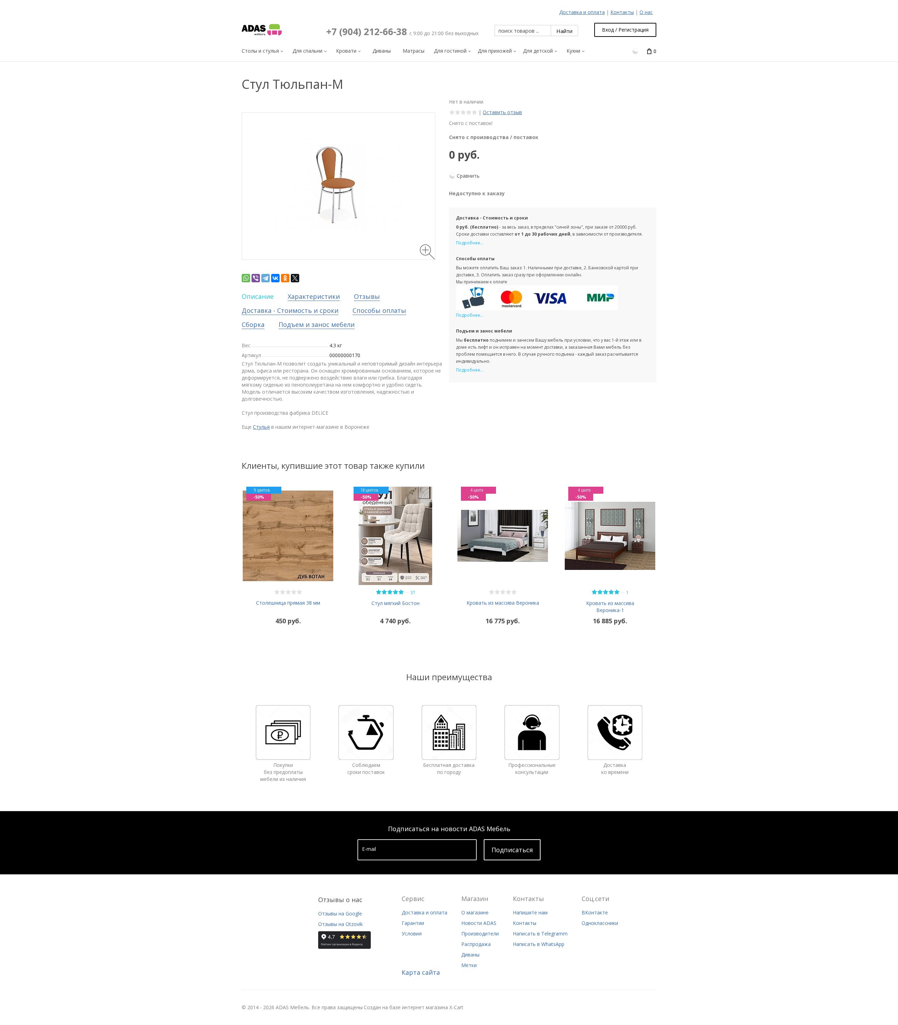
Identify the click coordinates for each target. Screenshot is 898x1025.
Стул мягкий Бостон (395, 603)
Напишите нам (530, 912)
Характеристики (314, 296)
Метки (469, 965)
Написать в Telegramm (540, 933)
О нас (646, 12)
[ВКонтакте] (275, 278)
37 (412, 593)
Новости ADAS (478, 923)
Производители (480, 933)
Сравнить (468, 175)
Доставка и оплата (582, 12)
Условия (412, 933)
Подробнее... (469, 243)
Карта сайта (421, 972)
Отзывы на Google (340, 913)
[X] (295, 278)
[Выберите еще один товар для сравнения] (635, 50)
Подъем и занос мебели (317, 324)
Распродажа (476, 944)
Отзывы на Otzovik (340, 924)
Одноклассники (600, 923)
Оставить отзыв (502, 112)
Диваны (470, 954)
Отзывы (367, 296)
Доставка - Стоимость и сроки (290, 310)
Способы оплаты (379, 310)
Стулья (261, 426)
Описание (258, 296)
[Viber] (256, 278)
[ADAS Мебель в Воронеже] (262, 30)
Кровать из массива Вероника (503, 602)
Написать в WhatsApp (538, 944)
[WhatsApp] (246, 278)
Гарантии (413, 923)
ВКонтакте (595, 912)
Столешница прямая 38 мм (288, 602)
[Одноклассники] (285, 278)
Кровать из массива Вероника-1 (610, 606)
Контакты (622, 12)
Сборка (253, 324)
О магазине (475, 912)
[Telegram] (265, 278)
